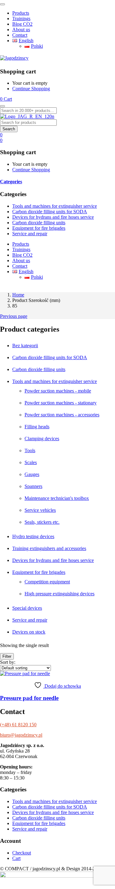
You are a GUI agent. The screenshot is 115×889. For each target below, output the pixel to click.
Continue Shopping (31, 88)
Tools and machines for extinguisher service (54, 206)
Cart (16, 858)
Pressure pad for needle (29, 698)
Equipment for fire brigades (38, 228)
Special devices (27, 608)
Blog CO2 (22, 24)
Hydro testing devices (33, 536)
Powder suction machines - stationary (61, 402)
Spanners (33, 486)
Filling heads (37, 426)
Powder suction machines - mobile (58, 390)
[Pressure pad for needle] (25, 673)
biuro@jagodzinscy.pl (21, 735)
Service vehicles (40, 510)
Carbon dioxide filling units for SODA (49, 211)
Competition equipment (47, 581)
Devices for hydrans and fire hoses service (53, 217)
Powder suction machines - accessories (62, 414)
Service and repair (29, 233)
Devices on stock (28, 631)
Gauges (32, 474)
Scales (31, 462)
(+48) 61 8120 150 (18, 724)
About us (21, 29)
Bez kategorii (25, 345)
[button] (6, 99)
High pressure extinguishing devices (59, 593)
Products (20, 13)
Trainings (21, 18)
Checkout (21, 852)
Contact (19, 35)
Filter (6, 656)
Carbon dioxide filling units (38, 222)
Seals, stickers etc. (42, 522)
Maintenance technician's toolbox (57, 498)
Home (18, 294)
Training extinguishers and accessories (49, 548)
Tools (30, 450)
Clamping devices (42, 438)
